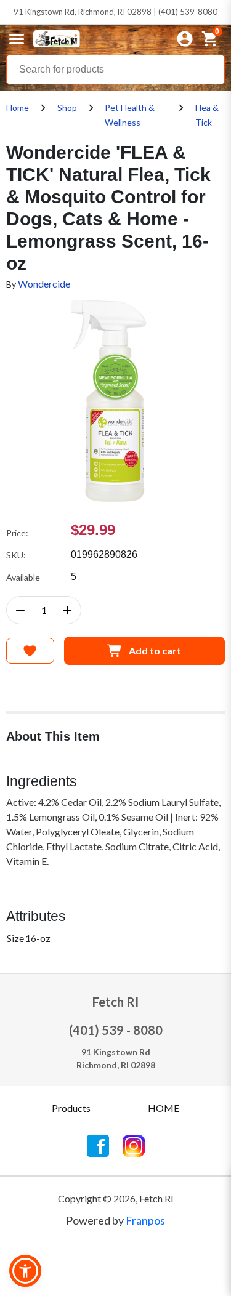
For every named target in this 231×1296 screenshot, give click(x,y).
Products (71, 1108)
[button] (25, 1271)
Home (17, 107)
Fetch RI (115, 1001)
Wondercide (44, 283)
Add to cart (155, 650)
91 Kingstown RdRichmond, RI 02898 (115, 1058)
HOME (163, 1108)
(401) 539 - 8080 (116, 1030)
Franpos (145, 1220)
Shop (67, 107)
